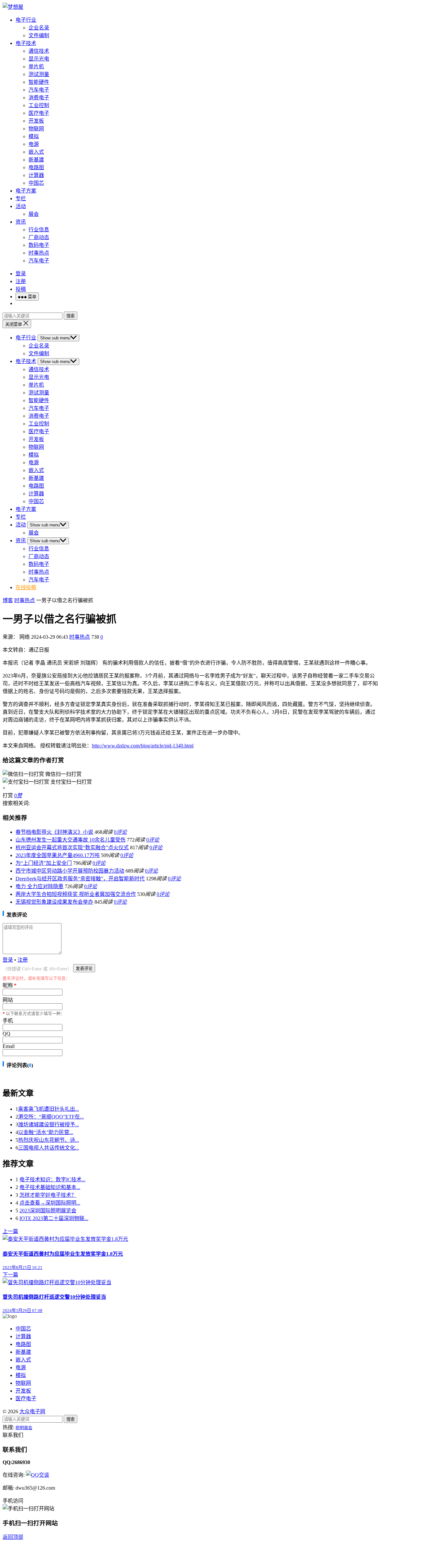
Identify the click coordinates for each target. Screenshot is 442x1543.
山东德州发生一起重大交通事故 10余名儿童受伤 (71, 840)
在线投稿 (26, 587)
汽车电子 (38, 90)
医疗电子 (38, 113)
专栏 (21, 198)
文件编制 (38, 35)
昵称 (10, 985)
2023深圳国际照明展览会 (47, 1210)
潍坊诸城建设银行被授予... (48, 1124)
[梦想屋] (13, 7)
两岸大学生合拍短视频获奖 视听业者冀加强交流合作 (76, 894)
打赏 (8, 795)
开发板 (36, 121)
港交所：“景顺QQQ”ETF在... (51, 1116)
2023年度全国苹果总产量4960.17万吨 (58, 855)
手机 (8, 1020)
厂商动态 (38, 237)
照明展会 (24, 1427)
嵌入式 (36, 152)
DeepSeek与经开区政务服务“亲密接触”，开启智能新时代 (80, 878)
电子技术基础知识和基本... (49, 1187)
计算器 (36, 175)
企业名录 (38, 27)
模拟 (33, 136)
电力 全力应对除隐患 (39, 886)
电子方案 (26, 190)
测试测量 (38, 74)
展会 (33, 214)
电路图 (36, 167)
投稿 (21, 289)
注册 (21, 281)
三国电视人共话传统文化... (48, 1148)
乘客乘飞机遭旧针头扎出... (48, 1109)
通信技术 (38, 51)
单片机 (36, 66)
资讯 (21, 222)
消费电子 (38, 97)
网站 (8, 1000)
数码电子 (38, 245)
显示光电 (38, 58)
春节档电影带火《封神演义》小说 (54, 832)
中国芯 (36, 183)
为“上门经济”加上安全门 (44, 863)
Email (9, 1046)
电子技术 (26, 43)
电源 (33, 144)
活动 (21, 206)
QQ (6, 1033)
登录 (21, 273)
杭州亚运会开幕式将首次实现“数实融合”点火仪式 (72, 847)
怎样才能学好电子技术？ (47, 1195)
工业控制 (38, 105)
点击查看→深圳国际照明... (49, 1203)
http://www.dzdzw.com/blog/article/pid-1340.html (142, 745)
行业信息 (38, 229)
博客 (8, 600)
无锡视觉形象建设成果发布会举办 (54, 902)
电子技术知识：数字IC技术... (52, 1179)
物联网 (36, 128)
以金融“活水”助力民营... (45, 1132)
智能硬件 (38, 82)
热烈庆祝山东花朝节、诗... (48, 1140)
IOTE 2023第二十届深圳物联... (53, 1218)
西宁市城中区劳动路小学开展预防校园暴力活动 (70, 871)
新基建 (36, 159)
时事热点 (38, 253)
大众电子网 (32, 1411)
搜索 (70, 316)
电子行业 (26, 20)
